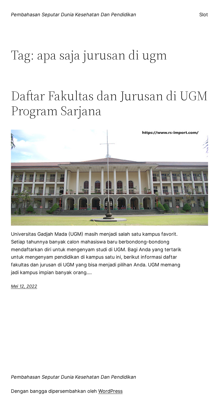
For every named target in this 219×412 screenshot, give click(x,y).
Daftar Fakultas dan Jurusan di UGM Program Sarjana (109, 103)
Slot (203, 14)
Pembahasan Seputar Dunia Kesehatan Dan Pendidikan (73, 14)
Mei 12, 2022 (24, 286)
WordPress (110, 391)
